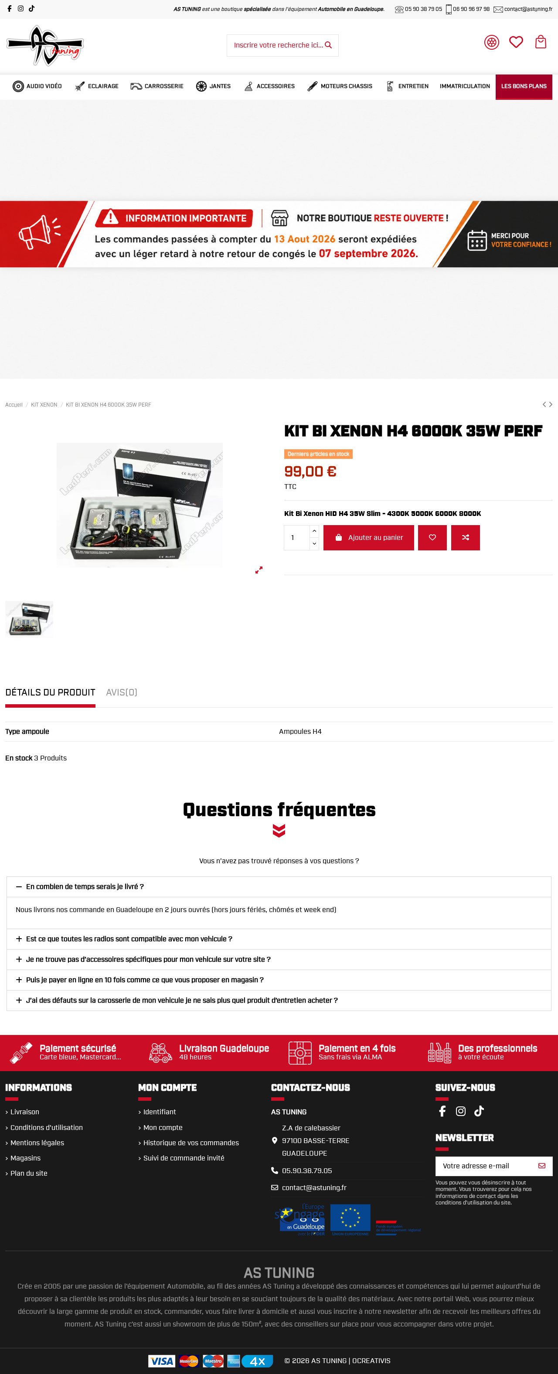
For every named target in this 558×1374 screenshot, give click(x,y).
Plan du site (29, 1173)
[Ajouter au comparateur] (465, 537)
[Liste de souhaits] (432, 537)
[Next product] (550, 404)
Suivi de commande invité (184, 1158)
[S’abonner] (541, 1166)
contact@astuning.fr (528, 9)
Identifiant (159, 1112)
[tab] (122, 695)
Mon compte (163, 1127)
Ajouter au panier (375, 537)
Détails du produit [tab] (50, 692)
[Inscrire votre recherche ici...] (328, 45)
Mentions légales (37, 1143)
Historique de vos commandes (191, 1143)
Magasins (25, 1158)
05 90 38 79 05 (423, 9)
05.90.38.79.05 (307, 1170)
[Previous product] (545, 404)
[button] (37, 86)
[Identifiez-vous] (491, 44)
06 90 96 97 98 (471, 9)
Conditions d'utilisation (46, 1127)
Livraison (24, 1112)
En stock (18, 758)
